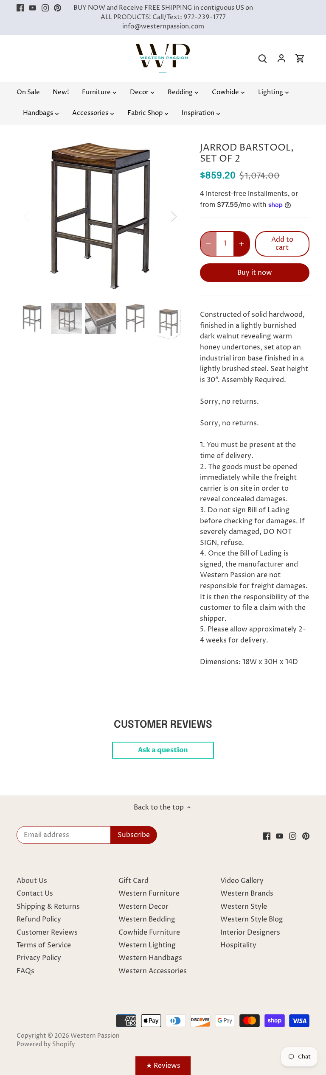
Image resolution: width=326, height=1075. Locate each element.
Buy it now (254, 272)
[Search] (262, 58)
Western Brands (246, 893)
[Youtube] (32, 8)
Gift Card (133, 880)
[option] (100, 215)
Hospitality (238, 945)
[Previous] (38, 216)
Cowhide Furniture (149, 932)
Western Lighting (147, 945)
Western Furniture (149, 893)
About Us (32, 880)
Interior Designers (250, 932)
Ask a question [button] (163, 750)
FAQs (25, 971)
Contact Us (35, 893)
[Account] (281, 58)
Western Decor (143, 906)
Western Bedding (146, 919)
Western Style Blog (251, 919)
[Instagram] (45, 8)
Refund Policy (39, 919)
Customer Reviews (47, 932)
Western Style (243, 906)
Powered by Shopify (46, 1044)
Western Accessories (152, 971)
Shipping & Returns (48, 906)
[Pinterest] (57, 8)
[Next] (162, 216)
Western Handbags (150, 958)
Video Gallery (242, 880)
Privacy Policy (39, 958)
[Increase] (241, 244)
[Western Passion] (163, 48)
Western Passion (95, 1036)
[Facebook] (20, 8)
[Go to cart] (300, 58)
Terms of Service (44, 945)
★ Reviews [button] (163, 1065)
